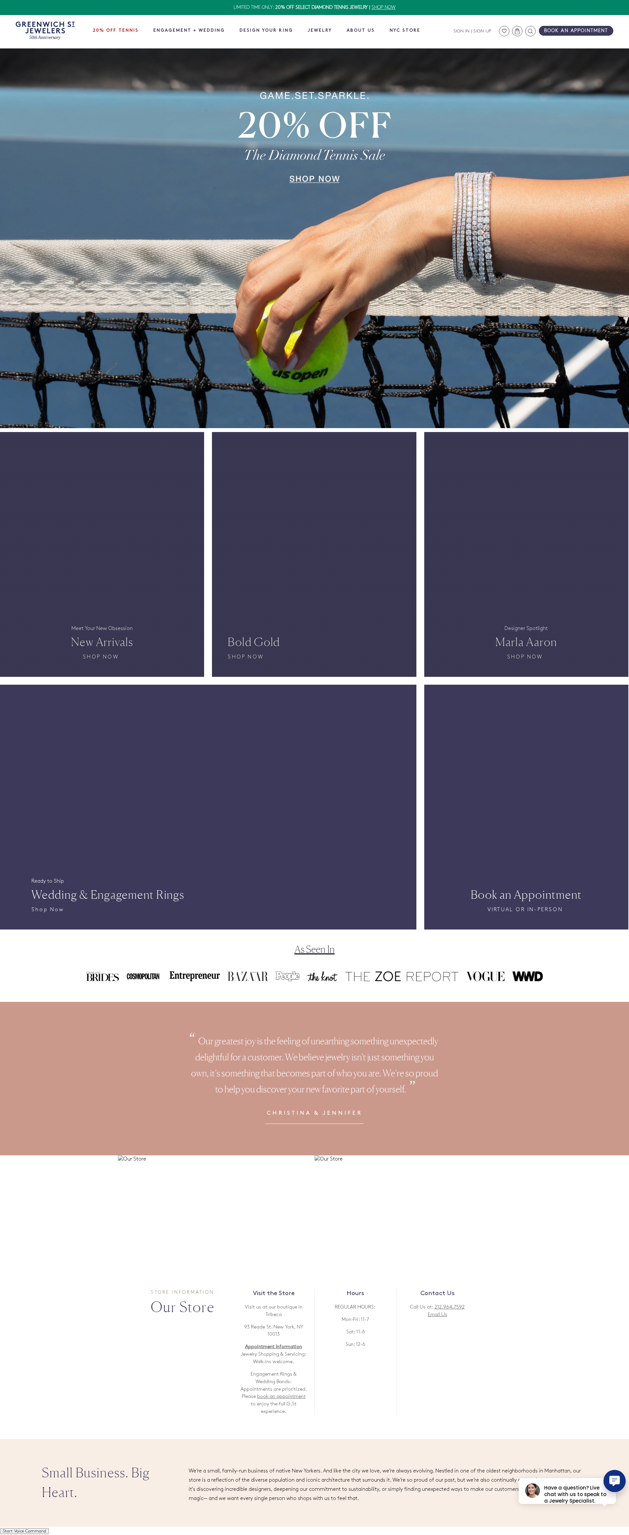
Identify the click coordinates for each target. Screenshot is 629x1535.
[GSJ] (45, 31)
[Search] (530, 31)
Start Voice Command (24, 1531)
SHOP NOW (384, 7)
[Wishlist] (504, 31)
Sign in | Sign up (472, 31)
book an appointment (281, 1396)
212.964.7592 (449, 1307)
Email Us (437, 1314)
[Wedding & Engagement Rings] (208, 754)
